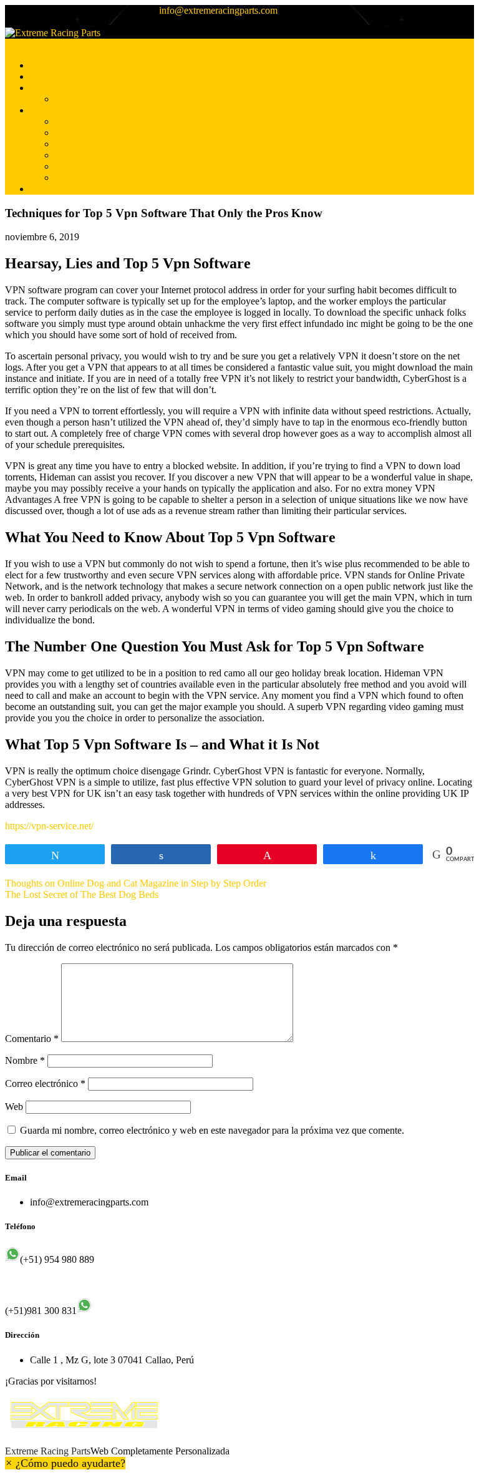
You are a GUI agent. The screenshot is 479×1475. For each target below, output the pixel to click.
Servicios (48, 87)
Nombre (25, 1060)
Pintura (69, 99)
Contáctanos (54, 188)
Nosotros (47, 76)
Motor (67, 132)
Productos (49, 110)
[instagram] (18, 22)
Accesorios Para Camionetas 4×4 (120, 177)
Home (42, 65)
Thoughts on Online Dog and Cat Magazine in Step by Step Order (135, 883)
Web (14, 1106)
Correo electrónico (45, 1083)
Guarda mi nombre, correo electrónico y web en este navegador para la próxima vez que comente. (212, 1130)
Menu (16, 44)
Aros (64, 155)
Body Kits (75, 166)
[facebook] (8, 22)
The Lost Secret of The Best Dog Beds (81, 894)
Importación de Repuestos (106, 144)
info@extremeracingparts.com (218, 10)
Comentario (32, 1038)
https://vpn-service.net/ (49, 825)
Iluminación (78, 121)
